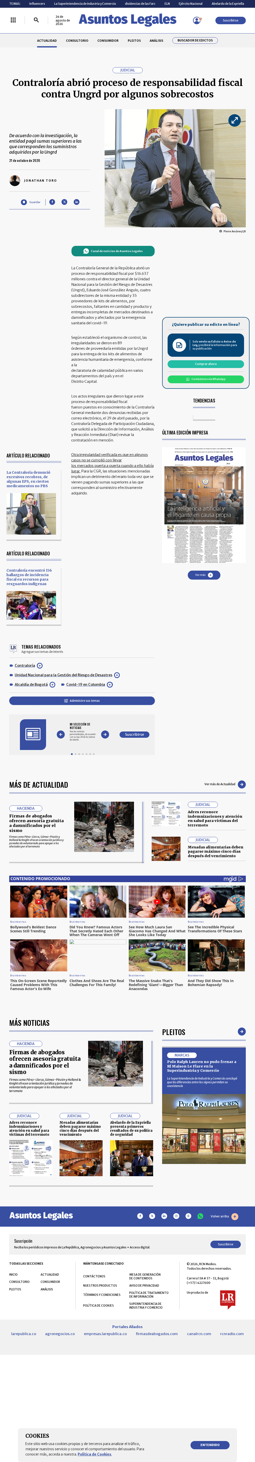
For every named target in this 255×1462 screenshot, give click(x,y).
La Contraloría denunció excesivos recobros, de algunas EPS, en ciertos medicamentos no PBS (28, 479)
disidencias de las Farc (140, 3)
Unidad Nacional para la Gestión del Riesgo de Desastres (63, 675)
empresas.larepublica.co (105, 1334)
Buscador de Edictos (195, 40)
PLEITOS (134, 40)
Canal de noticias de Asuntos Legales (117, 251)
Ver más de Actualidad (219, 784)
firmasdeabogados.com (157, 1334)
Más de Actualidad (38, 784)
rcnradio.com (232, 1334)
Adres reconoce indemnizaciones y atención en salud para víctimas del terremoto (215, 818)
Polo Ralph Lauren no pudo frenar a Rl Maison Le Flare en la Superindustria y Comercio (201, 1066)
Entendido (210, 1445)
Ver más (200, 575)
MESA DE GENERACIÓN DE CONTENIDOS (145, 1276)
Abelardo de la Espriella (228, 3)
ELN (167, 3)
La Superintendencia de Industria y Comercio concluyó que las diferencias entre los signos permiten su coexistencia (202, 1082)
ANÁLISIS (156, 40)
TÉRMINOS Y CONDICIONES (102, 1295)
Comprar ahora (206, 364)
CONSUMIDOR (108, 40)
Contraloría (25, 665)
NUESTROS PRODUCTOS (100, 1285)
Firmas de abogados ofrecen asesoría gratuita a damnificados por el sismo (36, 823)
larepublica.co (23, 1334)
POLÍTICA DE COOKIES (98, 1305)
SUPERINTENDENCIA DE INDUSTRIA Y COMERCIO (146, 1305)
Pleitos (173, 1031)
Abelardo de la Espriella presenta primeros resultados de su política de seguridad (131, 1128)
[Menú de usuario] (197, 20)
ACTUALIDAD (47, 40)
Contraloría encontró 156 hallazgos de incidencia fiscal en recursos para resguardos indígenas (29, 577)
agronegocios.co (60, 1334)
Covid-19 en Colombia (85, 684)
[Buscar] (36, 20)
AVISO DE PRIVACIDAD (144, 1285)
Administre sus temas (85, 701)
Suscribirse (230, 20)
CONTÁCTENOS (94, 1276)
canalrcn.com (199, 1334)
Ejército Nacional (190, 3)
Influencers (37, 3)
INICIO (13, 1274)
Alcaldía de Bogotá (31, 684)
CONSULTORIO (77, 40)
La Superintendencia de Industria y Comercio (85, 3)
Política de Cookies (94, 1454)
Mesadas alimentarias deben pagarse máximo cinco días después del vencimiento (215, 851)
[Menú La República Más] (13, 20)
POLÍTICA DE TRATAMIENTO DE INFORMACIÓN (149, 1294)
